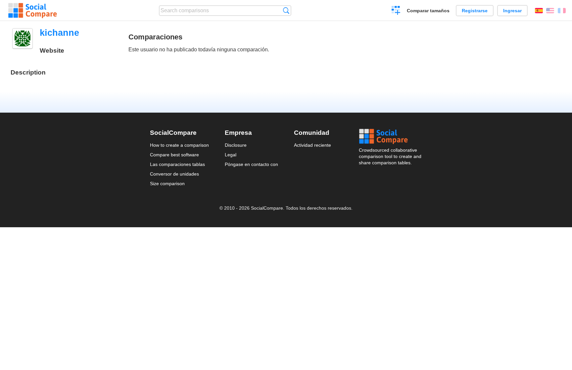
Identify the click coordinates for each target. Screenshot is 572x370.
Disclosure (236, 145)
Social (390, 136)
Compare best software (174, 154)
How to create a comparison (179, 145)
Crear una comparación (396, 11)
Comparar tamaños (428, 10)
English (550, 10)
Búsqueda (286, 10)
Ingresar (512, 10)
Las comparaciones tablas (177, 164)
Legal (230, 154)
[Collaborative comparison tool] (32, 10)
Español (539, 10)
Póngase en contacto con (251, 164)
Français (562, 10)
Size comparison (167, 183)
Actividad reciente (312, 145)
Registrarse (475, 10)
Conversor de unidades (174, 174)
